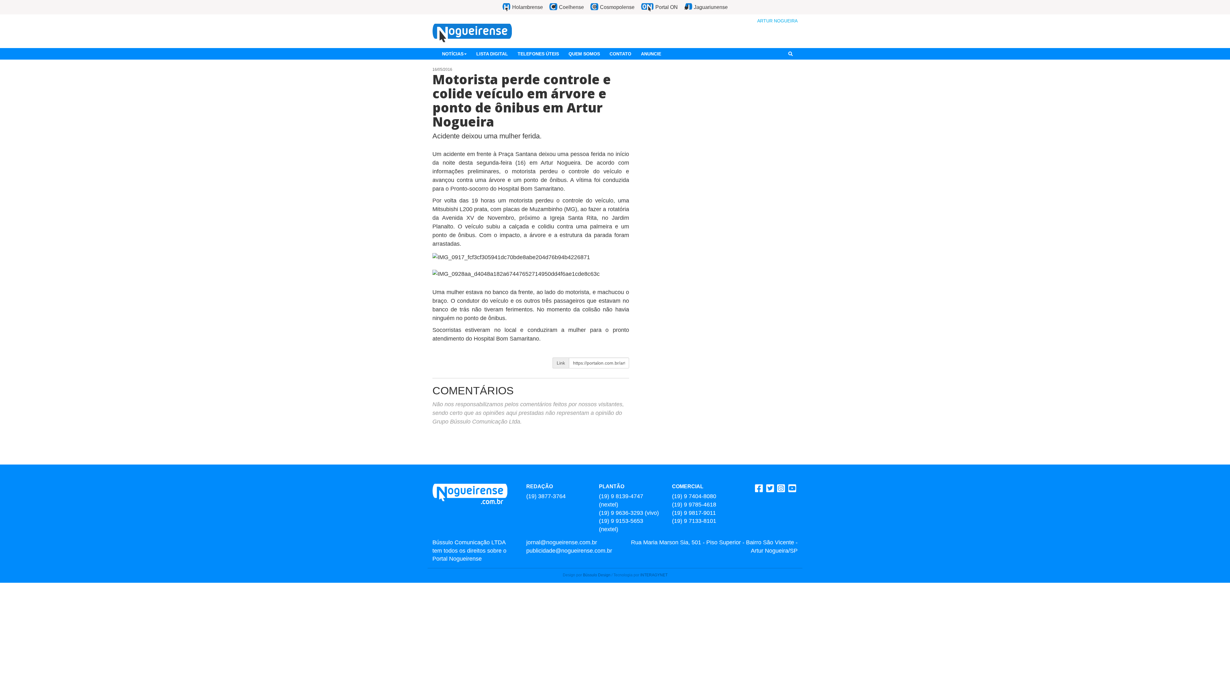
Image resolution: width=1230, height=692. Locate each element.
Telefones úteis (538, 53)
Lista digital (492, 53)
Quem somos (584, 53)
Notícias (452, 53)
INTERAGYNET (654, 575)
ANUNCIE (651, 53)
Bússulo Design (597, 575)
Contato (620, 53)
